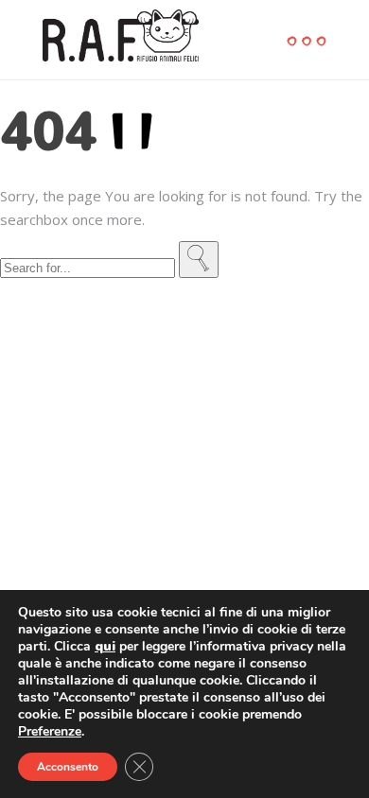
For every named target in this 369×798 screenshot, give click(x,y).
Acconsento (67, 766)
